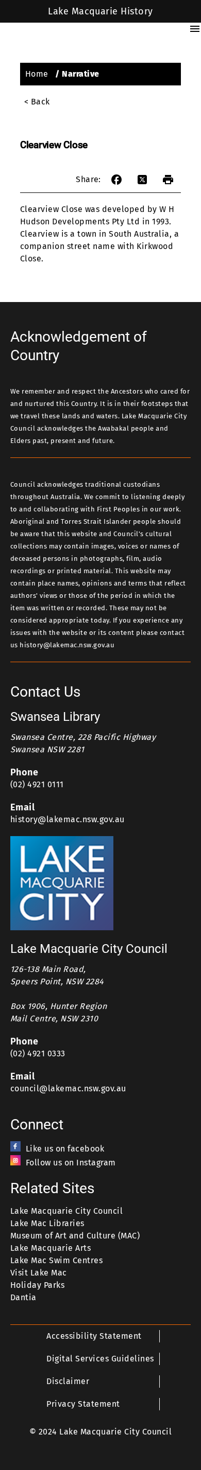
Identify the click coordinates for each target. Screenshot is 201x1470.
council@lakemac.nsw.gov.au (68, 1088)
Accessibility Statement (93, 1336)
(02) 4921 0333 (37, 1053)
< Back (37, 102)
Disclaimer (67, 1381)
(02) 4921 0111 (37, 784)
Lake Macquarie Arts (50, 1248)
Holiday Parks (37, 1285)
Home (36, 74)
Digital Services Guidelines (100, 1358)
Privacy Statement (83, 1404)
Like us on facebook (65, 1149)
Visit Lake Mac (38, 1273)
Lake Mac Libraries (47, 1223)
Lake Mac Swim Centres (56, 1260)
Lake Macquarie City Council (66, 1211)
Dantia (23, 1297)
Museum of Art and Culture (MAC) (75, 1236)
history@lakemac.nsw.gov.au (67, 819)
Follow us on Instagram (71, 1162)
